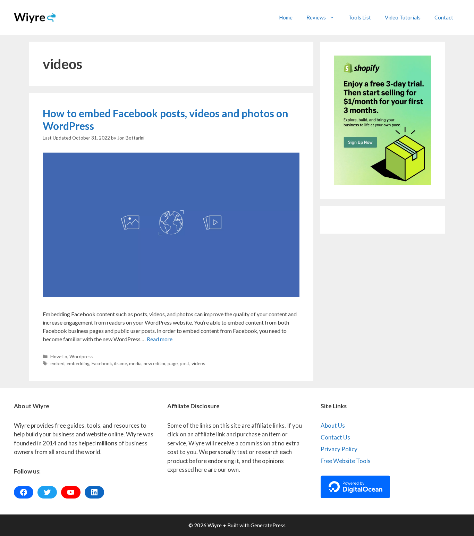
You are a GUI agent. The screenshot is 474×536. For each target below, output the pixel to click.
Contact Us (335, 437)
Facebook (102, 363)
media (135, 363)
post (184, 363)
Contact (443, 17)
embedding (78, 363)
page (173, 363)
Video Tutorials (403, 17)
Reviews (316, 17)
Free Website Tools (346, 460)
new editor (155, 363)
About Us (333, 425)
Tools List (359, 17)
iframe (120, 363)
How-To (58, 356)
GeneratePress (268, 525)
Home (286, 17)
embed (57, 363)
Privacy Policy (339, 449)
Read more (159, 339)
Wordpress (81, 356)
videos (198, 363)
